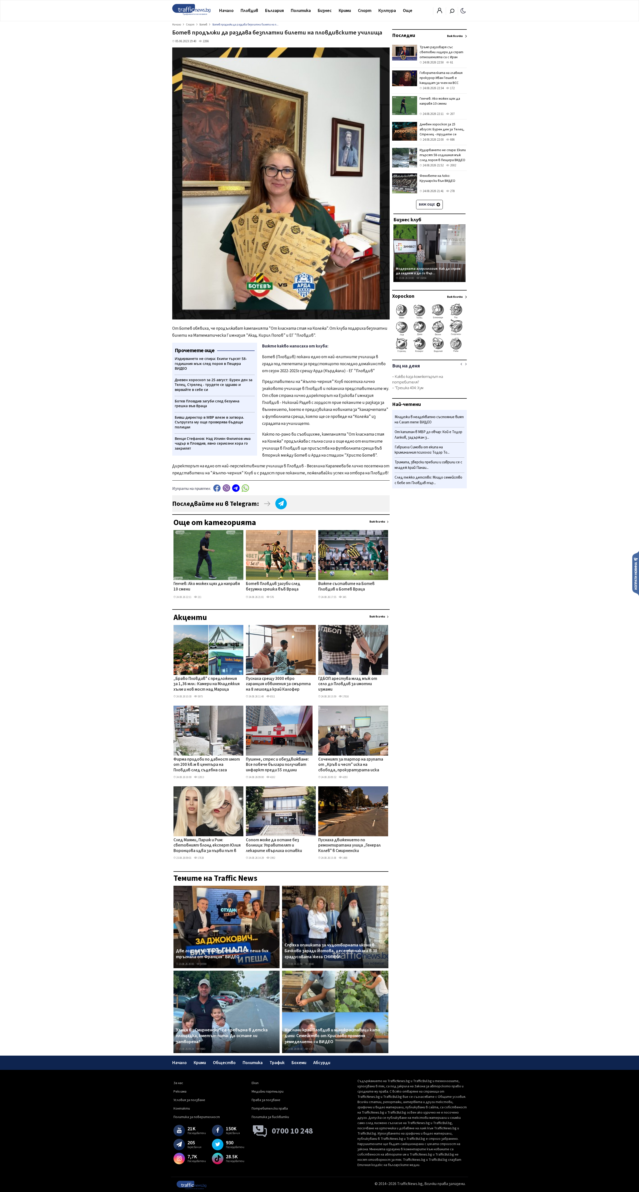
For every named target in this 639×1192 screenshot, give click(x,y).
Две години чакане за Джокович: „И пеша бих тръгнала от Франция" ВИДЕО (222, 954)
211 (199, 597)
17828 (200, 858)
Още (407, 10)
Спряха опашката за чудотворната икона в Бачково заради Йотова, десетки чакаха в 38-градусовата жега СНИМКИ (332, 951)
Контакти (181, 1108)
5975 (200, 696)
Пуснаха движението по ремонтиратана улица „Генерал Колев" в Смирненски (349, 846)
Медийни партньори (268, 1091)
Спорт (364, 10)
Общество (224, 1063)
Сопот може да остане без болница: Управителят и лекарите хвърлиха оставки (274, 846)
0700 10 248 (292, 1131)
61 (451, 62)
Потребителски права (270, 1108)
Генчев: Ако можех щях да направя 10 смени (206, 586)
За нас (178, 1083)
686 (452, 139)
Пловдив (249, 10)
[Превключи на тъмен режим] (463, 10)
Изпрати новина (635, 573)
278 (452, 191)
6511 (272, 696)
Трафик (277, 1063)
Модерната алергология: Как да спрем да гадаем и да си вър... (428, 271)
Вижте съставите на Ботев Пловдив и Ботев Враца (346, 586)
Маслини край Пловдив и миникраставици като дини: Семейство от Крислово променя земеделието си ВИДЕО (332, 1036)
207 (452, 114)
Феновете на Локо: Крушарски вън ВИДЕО (437, 178)
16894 (423, 278)
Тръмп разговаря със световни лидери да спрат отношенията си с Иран (441, 52)
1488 (344, 858)
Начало (226, 10)
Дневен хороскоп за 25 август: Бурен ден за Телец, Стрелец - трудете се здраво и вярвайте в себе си (443, 132)
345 (344, 597)
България (274, 10)
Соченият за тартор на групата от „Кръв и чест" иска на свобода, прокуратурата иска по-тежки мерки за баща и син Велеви (350, 765)
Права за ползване (266, 1100)
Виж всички (377, 522)
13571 (311, 1049)
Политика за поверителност (196, 1117)
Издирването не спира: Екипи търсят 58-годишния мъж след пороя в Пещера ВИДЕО (443, 155)
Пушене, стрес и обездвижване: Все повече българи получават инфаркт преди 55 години (277, 765)
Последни (403, 35)
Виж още (427, 204)
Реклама (179, 1091)
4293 (344, 777)
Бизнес (325, 10)
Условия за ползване (189, 1100)
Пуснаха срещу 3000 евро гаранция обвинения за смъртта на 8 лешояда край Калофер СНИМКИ (278, 684)
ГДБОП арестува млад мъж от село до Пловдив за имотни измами (347, 684)
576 (272, 597)
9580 (202, 1049)
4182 (272, 777)
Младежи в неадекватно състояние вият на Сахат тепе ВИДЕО (429, 419)
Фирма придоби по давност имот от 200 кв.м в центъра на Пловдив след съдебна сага (206, 765)
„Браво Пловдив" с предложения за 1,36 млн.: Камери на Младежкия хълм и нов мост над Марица (206, 684)
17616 (345, 696)
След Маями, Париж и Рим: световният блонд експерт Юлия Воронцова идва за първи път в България (207, 846)
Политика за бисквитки (270, 1117)
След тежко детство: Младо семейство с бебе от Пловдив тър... (428, 480)
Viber (226, 488)
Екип (255, 1083)
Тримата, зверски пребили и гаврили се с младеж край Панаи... (428, 465)
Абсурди (321, 1063)
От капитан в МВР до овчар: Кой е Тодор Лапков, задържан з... (428, 435)
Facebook (217, 488)
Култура (387, 10)
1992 (272, 858)
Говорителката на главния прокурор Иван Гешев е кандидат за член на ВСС (441, 77)
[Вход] (439, 12)
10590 (203, 964)
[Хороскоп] (429, 351)
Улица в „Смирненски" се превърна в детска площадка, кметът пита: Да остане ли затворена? (222, 1036)
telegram (236, 488)
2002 (452, 165)
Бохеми (299, 1063)
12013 (200, 777)
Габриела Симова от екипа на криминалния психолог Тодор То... (422, 450)
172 (452, 88)
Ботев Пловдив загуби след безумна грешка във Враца (273, 586)
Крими (345, 10)
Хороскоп (403, 296)
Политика (301, 10)
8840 (311, 964)
